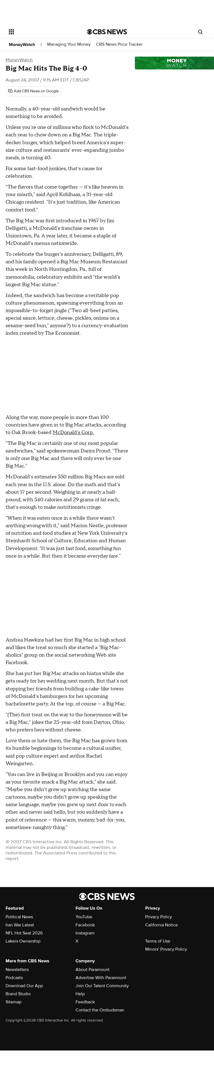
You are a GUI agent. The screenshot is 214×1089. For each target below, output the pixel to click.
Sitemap (13, 1002)
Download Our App (24, 986)
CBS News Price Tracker (119, 44)
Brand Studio (18, 994)
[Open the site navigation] (41, 31)
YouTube (84, 917)
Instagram (85, 933)
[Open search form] (200, 32)
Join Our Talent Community (102, 986)
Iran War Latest (20, 925)
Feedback (85, 1002)
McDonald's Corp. (73, 432)
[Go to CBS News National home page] (107, 32)
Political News (19, 917)
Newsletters (17, 969)
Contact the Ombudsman (100, 1010)
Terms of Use (157, 941)
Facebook (85, 925)
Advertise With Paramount (101, 977)
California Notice (161, 925)
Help (80, 994)
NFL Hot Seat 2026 (24, 933)
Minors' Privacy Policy (166, 949)
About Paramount (93, 969)
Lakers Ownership (23, 941)
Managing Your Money (69, 44)
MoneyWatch (22, 44)
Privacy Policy (158, 917)
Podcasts (14, 977)
